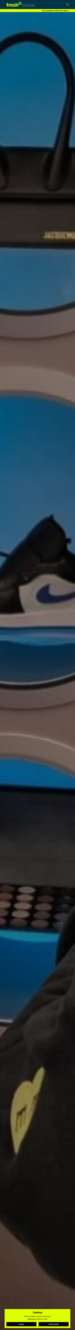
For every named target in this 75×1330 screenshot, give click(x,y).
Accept (21, 1324)
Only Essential (54, 1324)
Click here (31, 1319)
